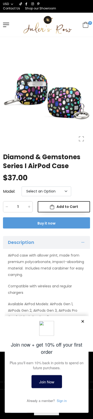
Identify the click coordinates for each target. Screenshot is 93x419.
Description (21, 242)
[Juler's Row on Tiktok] (21, 3)
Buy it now (46, 223)
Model (9, 191)
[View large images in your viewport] (81, 139)
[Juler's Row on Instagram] (33, 3)
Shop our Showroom (40, 8)
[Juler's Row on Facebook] (27, 3)
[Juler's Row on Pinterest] (39, 3)
